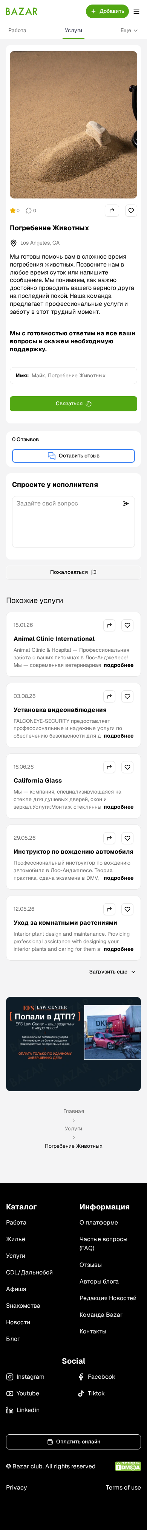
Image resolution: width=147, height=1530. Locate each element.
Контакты (93, 1331)
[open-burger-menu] (136, 11)
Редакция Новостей (108, 1298)
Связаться (69, 403)
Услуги (73, 30)
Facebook (101, 1377)
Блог (13, 1339)
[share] (112, 211)
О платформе (99, 1222)
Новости (18, 1322)
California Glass (38, 780)
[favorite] (131, 211)
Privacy (16, 1487)
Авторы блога (99, 1281)
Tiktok (96, 1393)
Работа (17, 30)
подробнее (118, 665)
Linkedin (28, 1410)
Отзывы (91, 1265)
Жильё (15, 1239)
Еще (126, 30)
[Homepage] (22, 11)
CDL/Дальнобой (29, 1272)
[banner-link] (73, 1044)
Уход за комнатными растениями (65, 923)
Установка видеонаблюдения (60, 710)
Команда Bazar (101, 1315)
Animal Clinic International (54, 639)
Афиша (16, 1289)
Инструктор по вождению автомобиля (73, 852)
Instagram (30, 1377)
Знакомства (23, 1306)
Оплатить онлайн (78, 1441)
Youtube (28, 1393)
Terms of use (123, 1487)
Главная (73, 1111)
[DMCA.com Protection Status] (128, 1466)
